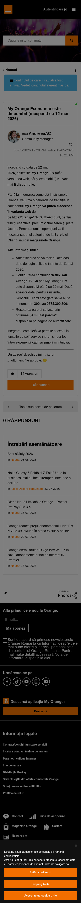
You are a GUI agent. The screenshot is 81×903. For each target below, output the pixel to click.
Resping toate (41, 884)
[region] (40, 871)
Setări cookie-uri (40, 872)
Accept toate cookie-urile (40, 895)
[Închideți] (76, 845)
